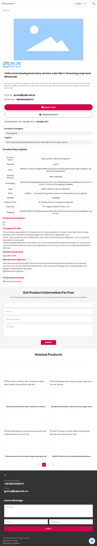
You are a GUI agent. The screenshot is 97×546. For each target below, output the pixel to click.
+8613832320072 (24, 99)
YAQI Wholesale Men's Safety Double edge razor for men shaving (71, 408)
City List (26, 538)
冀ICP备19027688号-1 (12, 543)
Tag (20, 538)
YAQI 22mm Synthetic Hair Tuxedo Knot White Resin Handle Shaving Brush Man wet (25, 408)
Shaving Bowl (11, 133)
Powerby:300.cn (10, 538)
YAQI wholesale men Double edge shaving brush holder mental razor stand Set (25, 457)
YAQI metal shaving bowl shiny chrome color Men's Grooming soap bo (37, 142)
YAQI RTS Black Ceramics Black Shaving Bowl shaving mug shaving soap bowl (71, 457)
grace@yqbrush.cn (24, 95)
